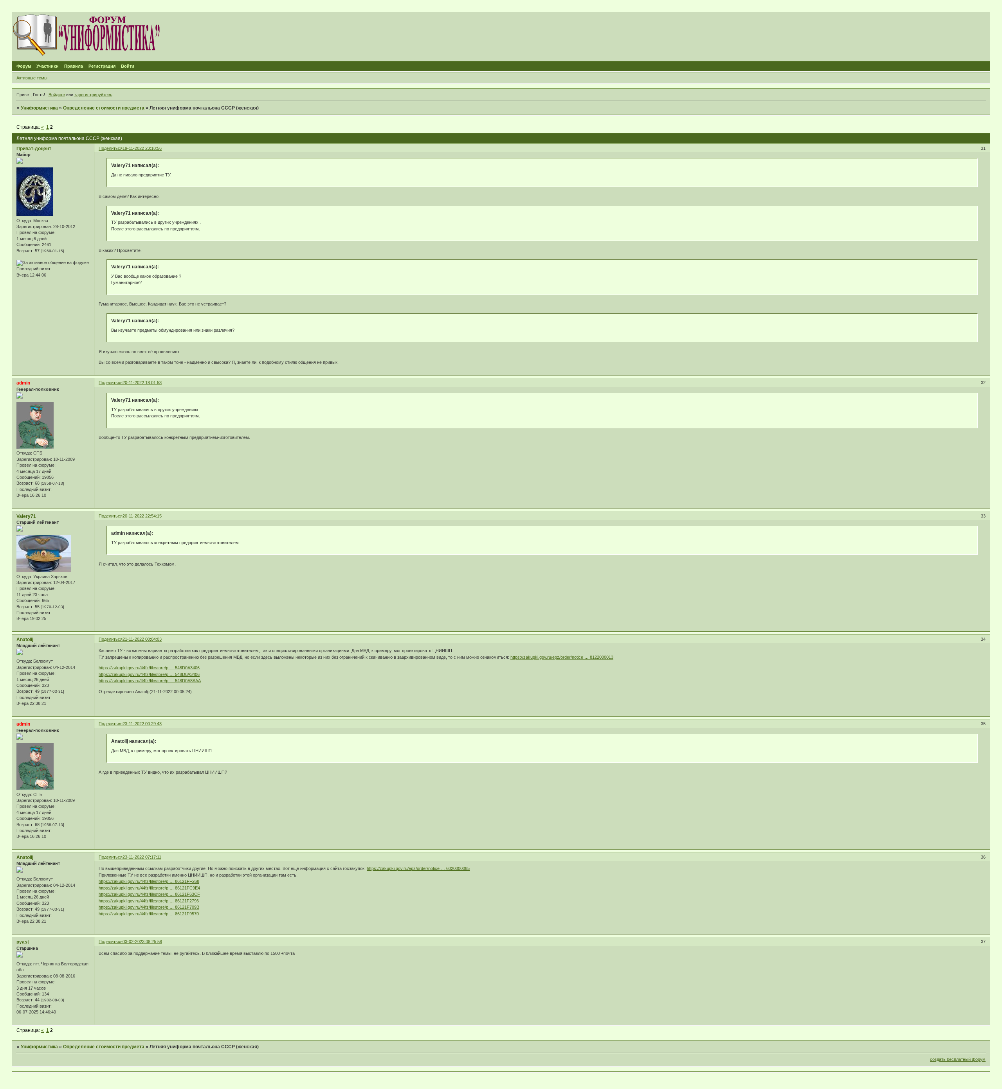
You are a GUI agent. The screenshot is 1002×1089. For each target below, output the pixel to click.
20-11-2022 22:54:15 (142, 516)
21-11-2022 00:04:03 (142, 639)
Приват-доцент (33, 148)
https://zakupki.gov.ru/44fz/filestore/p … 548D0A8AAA (150, 680)
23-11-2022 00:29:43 (142, 723)
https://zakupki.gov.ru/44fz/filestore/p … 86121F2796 (149, 901)
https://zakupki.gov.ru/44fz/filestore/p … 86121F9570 (149, 913)
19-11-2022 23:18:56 (142, 148)
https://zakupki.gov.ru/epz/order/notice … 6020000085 (418, 868)
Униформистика (39, 108)
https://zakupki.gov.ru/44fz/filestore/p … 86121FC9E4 (149, 888)
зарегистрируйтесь (93, 94)
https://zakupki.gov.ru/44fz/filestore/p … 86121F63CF (149, 894)
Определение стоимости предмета (103, 108)
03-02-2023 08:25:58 (142, 941)
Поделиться (111, 148)
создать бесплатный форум (958, 1059)
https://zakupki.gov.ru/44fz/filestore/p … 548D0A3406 (149, 667)
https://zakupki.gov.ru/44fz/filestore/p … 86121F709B (149, 907)
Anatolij (24, 639)
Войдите (57, 94)
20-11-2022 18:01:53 (142, 382)
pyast (22, 942)
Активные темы (31, 77)
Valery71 (26, 516)
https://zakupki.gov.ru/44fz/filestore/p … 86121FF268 (149, 881)
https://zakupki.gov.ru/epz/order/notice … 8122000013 (561, 657)
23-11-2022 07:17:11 (142, 857)
